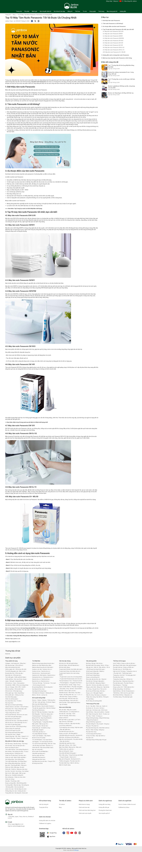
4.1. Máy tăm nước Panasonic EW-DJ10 (113, 31)
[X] (35, 21)
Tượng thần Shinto (47, 722)
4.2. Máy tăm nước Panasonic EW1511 (113, 33)
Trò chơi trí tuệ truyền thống (39, 743)
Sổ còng (89, 689)
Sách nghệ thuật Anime (73, 702)
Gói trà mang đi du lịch (39, 685)
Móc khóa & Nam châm (46, 747)
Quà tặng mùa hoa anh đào (39, 761)
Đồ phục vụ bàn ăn (64, 723)
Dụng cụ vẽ (89, 693)
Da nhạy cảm (22, 755)
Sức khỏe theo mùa (10, 700)
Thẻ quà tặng (89, 699)
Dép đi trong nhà (93, 714)
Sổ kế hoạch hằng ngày (92, 673)
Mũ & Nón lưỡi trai (104, 727)
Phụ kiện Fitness (128, 683)
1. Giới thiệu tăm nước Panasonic (110, 20)
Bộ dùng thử (18, 793)
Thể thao (77, 11)
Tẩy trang (24, 743)
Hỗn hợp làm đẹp (9, 665)
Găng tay (101, 729)
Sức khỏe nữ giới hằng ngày (12, 724)
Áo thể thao (127, 689)
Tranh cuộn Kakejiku (37, 735)
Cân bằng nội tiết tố (22, 720)
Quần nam (89, 710)
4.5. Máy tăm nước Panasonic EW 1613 (113, 40)
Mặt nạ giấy (15, 773)
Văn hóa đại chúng (65, 661)
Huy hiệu (77, 692)
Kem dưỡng (8, 751)
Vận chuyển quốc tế (104, 813)
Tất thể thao (116, 693)
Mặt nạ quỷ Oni (43, 724)
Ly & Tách (77, 719)
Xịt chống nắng (22, 761)
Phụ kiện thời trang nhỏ (92, 727)
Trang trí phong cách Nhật (76, 755)
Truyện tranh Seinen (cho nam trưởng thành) (69, 674)
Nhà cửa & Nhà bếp (65, 707)
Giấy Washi (47, 735)
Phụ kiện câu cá (117, 669)
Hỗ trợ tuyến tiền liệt (10, 714)
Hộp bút (104, 679)
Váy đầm (92, 706)
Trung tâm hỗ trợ (43, 807)
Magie (18, 734)
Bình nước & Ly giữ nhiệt (127, 693)
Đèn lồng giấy (36, 714)
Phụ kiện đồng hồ (90, 724)
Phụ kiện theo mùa (91, 731)
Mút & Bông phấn (21, 783)
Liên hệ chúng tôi (43, 804)
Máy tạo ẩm (72, 747)
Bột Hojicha (43, 675)
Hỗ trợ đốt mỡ (19, 665)
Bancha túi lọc (45, 681)
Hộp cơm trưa (62, 721)
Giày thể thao (89, 712)
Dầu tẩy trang (8, 743)
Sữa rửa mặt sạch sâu (18, 745)
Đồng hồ (70, 11)
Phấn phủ (23, 765)
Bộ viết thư (99, 697)
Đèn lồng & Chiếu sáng (119, 665)
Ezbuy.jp (76, 850)
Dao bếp (68, 713)
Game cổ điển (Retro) (65, 686)
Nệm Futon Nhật (63, 747)
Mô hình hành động (64, 667)
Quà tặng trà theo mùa (38, 689)
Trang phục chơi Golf (118, 675)
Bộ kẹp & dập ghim (99, 681)
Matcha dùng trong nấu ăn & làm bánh (42, 667)
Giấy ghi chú (89, 667)
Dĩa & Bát (69, 721)
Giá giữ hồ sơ (95, 689)
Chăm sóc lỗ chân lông (11, 755)
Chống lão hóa (19, 753)
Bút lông (88, 663)
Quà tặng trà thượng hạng (39, 691)
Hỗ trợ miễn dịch (9, 695)
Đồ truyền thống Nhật (38, 698)
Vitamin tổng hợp (9, 736)
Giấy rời (96, 667)
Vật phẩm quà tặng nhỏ (38, 753)
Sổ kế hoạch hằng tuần (92, 671)
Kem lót (23, 763)
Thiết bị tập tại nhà (129, 687)
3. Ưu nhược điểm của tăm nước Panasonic (113, 26)
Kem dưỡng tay (9, 777)
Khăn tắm (61, 737)
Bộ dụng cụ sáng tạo (100, 695)
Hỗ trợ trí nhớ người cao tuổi (12, 730)
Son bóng (18, 771)
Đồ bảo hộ (129, 679)
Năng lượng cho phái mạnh (12, 718)
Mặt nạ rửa (8, 775)
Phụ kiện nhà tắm (78, 739)
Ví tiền (93, 716)
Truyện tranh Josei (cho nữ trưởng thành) (71, 676)
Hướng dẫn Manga (64, 700)
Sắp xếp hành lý (100, 735)
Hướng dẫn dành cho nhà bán (47, 820)
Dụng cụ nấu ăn (63, 717)
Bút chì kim (99, 663)
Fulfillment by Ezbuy (123, 807)
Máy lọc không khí (64, 751)
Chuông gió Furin (46, 716)
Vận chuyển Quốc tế (45, 11)
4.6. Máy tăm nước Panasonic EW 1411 (113, 43)
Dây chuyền (100, 724)
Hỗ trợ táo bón (17, 675)
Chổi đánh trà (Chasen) (38, 693)
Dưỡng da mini (22, 791)
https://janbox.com (15, 638)
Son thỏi (7, 771)
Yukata (39, 700)
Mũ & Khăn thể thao (118, 695)
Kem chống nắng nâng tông (12, 763)
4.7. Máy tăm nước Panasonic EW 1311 (113, 45)
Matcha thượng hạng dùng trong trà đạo (43, 663)
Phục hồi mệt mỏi (9, 710)
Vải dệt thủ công (45, 727)
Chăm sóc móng (9, 779)
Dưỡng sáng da (9, 753)
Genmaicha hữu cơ (37, 677)
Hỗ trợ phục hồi (9, 708)
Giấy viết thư (102, 667)
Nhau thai (22, 663)
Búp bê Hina (35, 720)
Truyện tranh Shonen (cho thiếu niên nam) (70, 669)
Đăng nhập (109, 1)
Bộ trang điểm (9, 787)
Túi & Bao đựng (117, 697)
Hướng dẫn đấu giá (104, 807)
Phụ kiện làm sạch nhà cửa (66, 731)
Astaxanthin (18, 681)
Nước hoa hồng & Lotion (11, 747)
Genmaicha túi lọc (48, 677)
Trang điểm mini (9, 793)
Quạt (71, 751)
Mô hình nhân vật (72, 698)
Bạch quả (25, 738)
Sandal (107, 712)
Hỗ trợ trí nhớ (8, 691)
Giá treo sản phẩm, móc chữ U (100, 685)
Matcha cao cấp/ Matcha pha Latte (41, 665)
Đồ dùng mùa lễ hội (37, 763)
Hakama (44, 700)
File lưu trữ (103, 689)
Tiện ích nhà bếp (63, 715)
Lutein (6, 681)
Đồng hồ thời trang (104, 718)
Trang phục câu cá (131, 671)
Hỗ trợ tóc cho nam (22, 714)
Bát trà (34, 695)
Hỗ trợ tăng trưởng (21, 726)
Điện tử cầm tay (74, 763)
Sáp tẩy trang (17, 743)
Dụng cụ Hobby (72, 696)
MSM (14, 685)
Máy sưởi (78, 747)
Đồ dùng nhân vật (68, 694)
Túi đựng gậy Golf (130, 675)
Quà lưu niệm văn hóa (38, 755)
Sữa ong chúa (9, 702)
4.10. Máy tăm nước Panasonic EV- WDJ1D (114, 52)
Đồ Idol (72, 688)
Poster (61, 694)
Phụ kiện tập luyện (118, 683)
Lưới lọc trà (44, 695)
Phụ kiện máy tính (75, 761)
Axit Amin (17, 706)
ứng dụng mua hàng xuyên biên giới (64, 625)
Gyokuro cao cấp (37, 669)
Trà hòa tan (46, 683)
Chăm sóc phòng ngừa (11, 699)
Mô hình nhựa (63, 696)
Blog (14, 14)
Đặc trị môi (8, 773)
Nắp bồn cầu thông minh (65, 739)
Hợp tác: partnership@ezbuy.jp (16, 826)
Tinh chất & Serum (10, 749)
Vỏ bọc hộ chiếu (90, 735)
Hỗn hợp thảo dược (10, 734)
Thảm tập (124, 685)
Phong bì (105, 697)
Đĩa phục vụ (49, 745)
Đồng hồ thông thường (92, 718)
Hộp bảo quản (79, 727)
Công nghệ (92, 11)
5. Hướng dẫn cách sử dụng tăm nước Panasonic (115, 55)
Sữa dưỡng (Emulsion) (22, 749)
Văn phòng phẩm (91, 661)
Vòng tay (106, 724)
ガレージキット (78, 694)
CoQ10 (23, 687)
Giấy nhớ (88, 685)
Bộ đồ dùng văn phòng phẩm (94, 700)
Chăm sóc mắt (9, 757)
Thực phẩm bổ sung (11, 661)
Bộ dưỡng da (25, 785)
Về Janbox (62, 804)
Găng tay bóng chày (127, 681)
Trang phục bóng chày (119, 679)
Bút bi (102, 665)
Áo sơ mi (96, 708)
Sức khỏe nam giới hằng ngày (13, 716)
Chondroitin (8, 685)
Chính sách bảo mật (84, 807)
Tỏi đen (19, 700)
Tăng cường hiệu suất (20, 708)
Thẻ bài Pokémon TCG (65, 680)
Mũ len (88, 729)
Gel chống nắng (9, 759)
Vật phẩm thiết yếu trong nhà (67, 735)
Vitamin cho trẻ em (10, 726)
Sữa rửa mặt (8, 745)
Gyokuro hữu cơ (47, 669)
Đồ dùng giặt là (73, 733)
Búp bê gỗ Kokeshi (46, 718)
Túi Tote (88, 716)
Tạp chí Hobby (63, 704)
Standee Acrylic (63, 692)
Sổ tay (106, 665)
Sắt (16, 736)
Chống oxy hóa (19, 695)
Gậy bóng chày (117, 681)
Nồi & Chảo (72, 715)
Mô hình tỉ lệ (62, 663)
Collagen (7, 663)
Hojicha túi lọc (51, 675)
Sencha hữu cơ (45, 671)
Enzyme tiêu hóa (9, 673)
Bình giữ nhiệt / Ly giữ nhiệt (66, 719)
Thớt (73, 713)
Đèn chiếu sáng (63, 755)
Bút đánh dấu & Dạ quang (93, 665)
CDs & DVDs (78, 688)
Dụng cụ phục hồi (118, 687)
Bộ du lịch (25, 793)
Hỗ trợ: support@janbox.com (15, 824)
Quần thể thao (117, 691)
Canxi (14, 683)
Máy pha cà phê (71, 709)
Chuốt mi (13, 769)
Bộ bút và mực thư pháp (38, 737)
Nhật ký (102, 671)
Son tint (13, 771)
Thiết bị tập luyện (126, 673)
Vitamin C (18, 738)
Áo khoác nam (96, 710)
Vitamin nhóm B (9, 706)
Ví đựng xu (99, 716)
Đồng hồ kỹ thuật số (92, 720)
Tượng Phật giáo (36, 722)
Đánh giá (34, 11)
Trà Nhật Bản (36, 661)
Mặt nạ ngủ (22, 773)
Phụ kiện (26, 11)
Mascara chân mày (22, 769)
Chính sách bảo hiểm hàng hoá (87, 810)
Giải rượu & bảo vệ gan (20, 679)
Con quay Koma (47, 739)
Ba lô (100, 714)
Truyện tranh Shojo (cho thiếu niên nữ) (69, 671)
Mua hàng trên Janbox (130, 1)
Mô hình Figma (63, 665)
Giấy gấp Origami (98, 693)
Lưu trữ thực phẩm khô (65, 725)
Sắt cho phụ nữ (9, 722)
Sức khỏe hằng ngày (11, 697)
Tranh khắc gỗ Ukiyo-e (38, 731)
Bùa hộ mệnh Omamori (48, 706)
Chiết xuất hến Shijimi (20, 677)
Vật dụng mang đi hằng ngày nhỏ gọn (96, 739)
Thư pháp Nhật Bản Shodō (39, 733)
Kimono (34, 700)
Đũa (54, 743)
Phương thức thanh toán (105, 810)
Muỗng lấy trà (49, 693)
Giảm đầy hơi (8, 675)
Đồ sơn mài (44, 725)
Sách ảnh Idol (74, 700)
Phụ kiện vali (89, 737)
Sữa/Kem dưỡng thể (17, 775)
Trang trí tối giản (64, 757)
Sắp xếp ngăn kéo (65, 729)
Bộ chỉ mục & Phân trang (92, 691)
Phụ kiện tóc (95, 725)
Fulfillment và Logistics (45, 823)
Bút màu (102, 691)
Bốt (87, 714)
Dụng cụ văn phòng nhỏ (92, 677)
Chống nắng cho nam (11, 791)
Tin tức (85, 11)
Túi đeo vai (106, 714)
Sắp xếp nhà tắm (64, 741)
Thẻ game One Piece (75, 682)
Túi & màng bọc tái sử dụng (66, 727)
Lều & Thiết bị (116, 663)
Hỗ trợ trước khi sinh (10, 720)
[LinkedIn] (38, 21)
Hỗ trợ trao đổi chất (21, 669)
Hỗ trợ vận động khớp (22, 685)
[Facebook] (32, 21)
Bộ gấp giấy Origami (37, 729)
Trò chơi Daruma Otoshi (46, 741)
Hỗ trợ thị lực (8, 683)
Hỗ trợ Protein (24, 706)
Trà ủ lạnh (53, 683)
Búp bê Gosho (44, 720)
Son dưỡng (25, 771)
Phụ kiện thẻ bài (63, 684)
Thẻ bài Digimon (64, 682)
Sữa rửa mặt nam (19, 787)
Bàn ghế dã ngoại (131, 665)
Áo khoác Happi (50, 702)
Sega (74, 684)
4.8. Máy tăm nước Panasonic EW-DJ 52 (113, 47)
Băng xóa (99, 687)
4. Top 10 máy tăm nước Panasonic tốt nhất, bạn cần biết (117, 29)
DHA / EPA (18, 687)
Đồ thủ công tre (36, 725)
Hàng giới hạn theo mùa (38, 759)
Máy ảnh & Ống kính (64, 759)
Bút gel (93, 663)
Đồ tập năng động (118, 689)
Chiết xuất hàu (9, 679)
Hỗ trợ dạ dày (19, 673)
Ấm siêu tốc (62, 713)
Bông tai (88, 725)
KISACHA (7, 653)
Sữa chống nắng (19, 759)
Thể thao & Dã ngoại (119, 661)
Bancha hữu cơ (36, 681)
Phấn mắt (7, 769)
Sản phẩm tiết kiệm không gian (67, 753)
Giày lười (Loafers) (99, 712)
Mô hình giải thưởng (72, 663)
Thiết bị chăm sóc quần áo (66, 749)
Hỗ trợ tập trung (17, 691)
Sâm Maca (18, 710)
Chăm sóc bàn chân (19, 777)
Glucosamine (20, 683)
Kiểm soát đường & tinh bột (12, 667)
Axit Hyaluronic (15, 663)
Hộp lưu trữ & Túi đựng (119, 671)
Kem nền (7, 765)
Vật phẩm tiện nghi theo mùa (66, 743)
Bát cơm (50, 743)
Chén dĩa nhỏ (35, 747)
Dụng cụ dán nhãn (91, 687)
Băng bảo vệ (128, 695)
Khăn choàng (94, 729)
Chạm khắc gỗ (36, 727)
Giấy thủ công (90, 695)
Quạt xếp (50, 712)
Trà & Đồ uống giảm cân (11, 671)
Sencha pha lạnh (45, 673)
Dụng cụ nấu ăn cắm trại (127, 663)
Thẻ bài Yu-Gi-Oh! (77, 680)
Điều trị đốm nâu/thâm (19, 757)
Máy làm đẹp (17, 785)
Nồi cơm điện (62, 709)
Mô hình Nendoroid (73, 665)
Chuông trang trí (36, 716)
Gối (71, 745)
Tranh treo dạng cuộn (47, 714)
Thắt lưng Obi (51, 700)
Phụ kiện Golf (117, 673)
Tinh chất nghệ (9, 677)
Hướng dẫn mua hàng (104, 804)
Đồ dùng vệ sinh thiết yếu (72, 737)
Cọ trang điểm (9, 785)
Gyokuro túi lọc (36, 671)
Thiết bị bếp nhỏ (63, 711)
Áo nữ (87, 706)
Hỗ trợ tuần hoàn (19, 689)
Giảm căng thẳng (19, 693)
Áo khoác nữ (89, 708)
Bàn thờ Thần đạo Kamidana (39, 712)
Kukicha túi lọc (45, 679)
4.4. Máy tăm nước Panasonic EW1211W (113, 38)
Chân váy (98, 706)
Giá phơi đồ (79, 735)
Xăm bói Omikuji (50, 708)
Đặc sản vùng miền (37, 749)
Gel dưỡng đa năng (17, 751)
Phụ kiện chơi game (77, 686)
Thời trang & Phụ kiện (92, 703)
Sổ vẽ (108, 667)
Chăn (74, 745)
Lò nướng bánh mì (74, 711)
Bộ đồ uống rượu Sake (39, 745)
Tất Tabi (34, 702)
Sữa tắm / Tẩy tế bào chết (12, 781)
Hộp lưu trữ (73, 757)
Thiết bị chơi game (64, 761)
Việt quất (12, 681)
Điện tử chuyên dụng (64, 765)
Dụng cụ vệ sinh (63, 733)
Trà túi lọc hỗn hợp (37, 683)
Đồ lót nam (104, 710)
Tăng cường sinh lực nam (12, 712)
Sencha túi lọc (36, 673)
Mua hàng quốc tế (112, 11)
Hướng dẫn (123, 11)
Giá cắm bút (89, 681)
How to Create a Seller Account (127, 804)
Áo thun (102, 708)
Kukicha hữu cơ (36, 679)
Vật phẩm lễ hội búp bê (38, 757)
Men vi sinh (22, 671)
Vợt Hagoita (35, 741)
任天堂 (70, 684)
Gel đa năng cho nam (20, 789)
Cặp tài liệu (106, 687)
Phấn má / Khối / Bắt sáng (12, 767)
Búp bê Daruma (36, 706)
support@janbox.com (14, 641)
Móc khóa (71, 692)
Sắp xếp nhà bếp (75, 723)
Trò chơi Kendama (37, 739)
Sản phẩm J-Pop (64, 688)
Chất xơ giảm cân (10, 669)
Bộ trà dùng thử (48, 687)
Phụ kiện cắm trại (117, 667)
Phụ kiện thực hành (118, 677)
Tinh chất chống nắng (11, 761)
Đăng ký (115, 1)
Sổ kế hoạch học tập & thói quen (95, 669)
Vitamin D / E (24, 736)
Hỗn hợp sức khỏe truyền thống (13, 704)
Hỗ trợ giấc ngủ (9, 693)
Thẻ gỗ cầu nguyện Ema (38, 708)
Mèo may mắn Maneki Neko (39, 704)
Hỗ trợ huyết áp (9, 689)
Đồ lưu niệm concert (70, 690)
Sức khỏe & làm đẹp (59, 11)
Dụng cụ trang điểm (10, 783)
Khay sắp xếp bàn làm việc (93, 679)
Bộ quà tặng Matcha (37, 687)
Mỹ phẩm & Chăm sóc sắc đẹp (14, 741)
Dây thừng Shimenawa (38, 710)
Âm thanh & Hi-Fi (75, 759)
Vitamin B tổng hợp (10, 738)
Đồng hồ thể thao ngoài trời (93, 722)
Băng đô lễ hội (36, 718)
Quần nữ (104, 706)
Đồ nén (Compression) (128, 691)
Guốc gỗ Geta (41, 702)
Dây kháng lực (117, 685)
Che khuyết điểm (15, 765)
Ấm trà (38, 695)
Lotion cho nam (9, 789)
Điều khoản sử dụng (84, 804)
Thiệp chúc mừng (91, 697)
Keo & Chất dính (90, 683)
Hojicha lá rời (35, 675)
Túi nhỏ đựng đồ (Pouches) (93, 733)
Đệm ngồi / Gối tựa (64, 745)
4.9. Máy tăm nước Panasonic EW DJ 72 (113, 49)
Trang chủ (19, 11)
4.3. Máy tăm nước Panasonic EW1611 (113, 36)
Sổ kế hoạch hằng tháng (92, 675)
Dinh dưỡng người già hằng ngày (14, 732)
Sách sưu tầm (62, 702)
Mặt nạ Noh (35, 724)
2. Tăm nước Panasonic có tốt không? (112, 23)
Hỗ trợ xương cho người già (12, 728)
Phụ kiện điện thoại (64, 763)
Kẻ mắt (22, 767)
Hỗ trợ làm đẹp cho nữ (20, 722)
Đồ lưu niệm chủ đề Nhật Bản (40, 751)
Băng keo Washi (100, 683)
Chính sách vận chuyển (85, 813)
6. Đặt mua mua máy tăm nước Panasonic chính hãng (116, 58)
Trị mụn (26, 751)
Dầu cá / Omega (9, 687)
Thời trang (101, 11)
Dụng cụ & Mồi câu (128, 667)
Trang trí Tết (51, 761)
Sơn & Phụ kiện (63, 698)
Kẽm (19, 736)
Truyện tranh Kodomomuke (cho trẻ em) (71, 678)
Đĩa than (61, 690)
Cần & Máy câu (127, 669)
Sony (78, 684)
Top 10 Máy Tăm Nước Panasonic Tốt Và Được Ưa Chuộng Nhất (35, 14)
